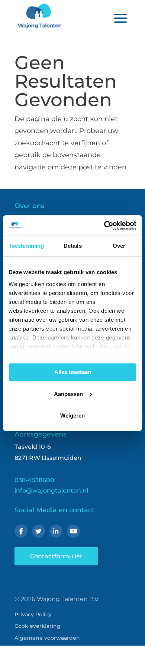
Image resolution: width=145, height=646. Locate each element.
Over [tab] (119, 246)
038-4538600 (34, 480)
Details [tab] (73, 246)
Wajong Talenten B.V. (68, 599)
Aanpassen (68, 394)
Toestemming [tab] (26, 246)
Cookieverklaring (37, 626)
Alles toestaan (72, 372)
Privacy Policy (32, 614)
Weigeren (72, 415)
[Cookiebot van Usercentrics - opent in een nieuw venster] (104, 225)
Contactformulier (56, 556)
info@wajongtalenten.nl (51, 490)
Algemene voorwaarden (47, 637)
